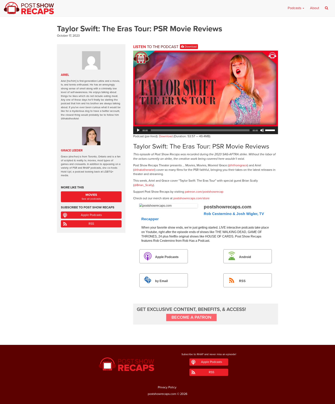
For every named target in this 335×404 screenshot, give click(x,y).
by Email (161, 281)
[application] (205, 130)
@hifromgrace (238, 165)
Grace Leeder (72, 150)
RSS (242, 281)
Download (190, 46)
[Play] (138, 130)
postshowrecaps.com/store (191, 198)
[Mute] (262, 130)
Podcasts (295, 8)
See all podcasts (91, 196)
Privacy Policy (167, 387)
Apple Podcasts (167, 257)
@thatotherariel (144, 170)
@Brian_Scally (143, 185)
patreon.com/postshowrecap (204, 192)
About (314, 8)
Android (245, 257)
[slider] (270, 129)
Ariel (65, 75)
